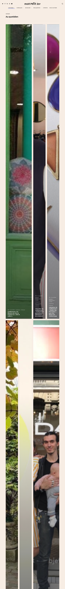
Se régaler (19, 7)
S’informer (10, 7)
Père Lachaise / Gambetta (38, 304)
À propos (45, 7)
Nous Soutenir (53, 7)
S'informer (23, 309)
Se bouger (27, 7)
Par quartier (36, 7)
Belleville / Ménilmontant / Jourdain (38, 299)
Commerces (18, 309)
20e (8, 309)
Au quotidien (12, 309)
